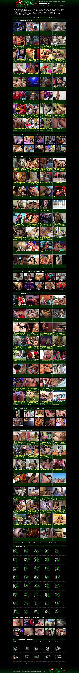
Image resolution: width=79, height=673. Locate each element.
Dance (25, 574)
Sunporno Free (58, 646)
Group (35, 568)
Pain (45, 575)
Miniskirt (46, 553)
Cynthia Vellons (24, 12)
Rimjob (46, 604)
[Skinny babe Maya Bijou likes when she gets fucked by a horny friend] (19, 400)
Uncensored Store (16, 642)
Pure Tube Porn (27, 647)
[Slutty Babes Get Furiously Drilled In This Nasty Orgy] (19, 537)
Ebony (24, 588)
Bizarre (14, 584)
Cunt (24, 569)
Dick (24, 578)
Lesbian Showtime (38, 654)
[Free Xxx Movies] (59, 100)
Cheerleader (15, 613)
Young (56, 612)
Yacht (56, 610)
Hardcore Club (46, 9)
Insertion (35, 585)
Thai (56, 579)
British (14, 597)
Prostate (46, 593)
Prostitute (46, 594)
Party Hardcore (24, 9)
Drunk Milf (61, 10)
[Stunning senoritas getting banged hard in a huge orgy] (19, 181)
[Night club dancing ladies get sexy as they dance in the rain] (32, 58)
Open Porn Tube (48, 655)
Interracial (35, 586)
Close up (25, 551)
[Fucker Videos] (59, 209)
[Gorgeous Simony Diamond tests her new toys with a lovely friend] (59, 509)
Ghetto (35, 560)
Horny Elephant (58, 658)
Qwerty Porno (39, 280)
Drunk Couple (45, 10)
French (35, 552)
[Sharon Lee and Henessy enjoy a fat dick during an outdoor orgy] (59, 304)
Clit (24, 550)
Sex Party (56, 10)
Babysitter (14, 566)
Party (45, 578)
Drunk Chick (16, 11)
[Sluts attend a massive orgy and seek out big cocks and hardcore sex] (19, 113)
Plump (46, 585)
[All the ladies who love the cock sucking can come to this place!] (19, 100)
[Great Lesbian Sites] (59, 72)
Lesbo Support (37, 658)
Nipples (46, 561)
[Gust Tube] (59, 373)
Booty (14, 594)
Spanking (56, 558)
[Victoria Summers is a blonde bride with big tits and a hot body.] (32, 523)
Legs (35, 604)
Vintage (56, 597)
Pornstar (46, 587)
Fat (24, 601)
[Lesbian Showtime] (59, 181)
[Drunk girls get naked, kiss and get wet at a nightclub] (19, 222)
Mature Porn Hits (48, 641)
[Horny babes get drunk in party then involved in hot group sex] (46, 181)
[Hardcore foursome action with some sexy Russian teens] (46, 509)
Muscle (46, 559)
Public (46, 595)
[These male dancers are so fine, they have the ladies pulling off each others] (46, 222)
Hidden (35, 575)
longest (29, 17)
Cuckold (25, 566)
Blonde (14, 588)
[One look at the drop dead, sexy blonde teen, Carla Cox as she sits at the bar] (19, 440)
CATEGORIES (41, 5)
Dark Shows (61, 626)
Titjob (56, 583)
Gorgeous (35, 566)
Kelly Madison (43, 13)
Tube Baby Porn (18, 626)
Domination (25, 585)
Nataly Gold (26, 13)
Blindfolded (14, 587)
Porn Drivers (29, 280)
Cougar (25, 561)
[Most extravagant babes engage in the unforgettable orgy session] (19, 195)
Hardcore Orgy (57, 9)
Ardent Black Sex (28, 626)
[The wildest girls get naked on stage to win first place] (59, 359)
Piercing (46, 583)
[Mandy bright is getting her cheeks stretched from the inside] (46, 86)
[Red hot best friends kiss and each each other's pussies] (59, 523)
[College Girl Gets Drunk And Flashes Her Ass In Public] (46, 468)
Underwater (57, 592)
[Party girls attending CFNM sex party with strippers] (32, 250)
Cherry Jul (61, 13)
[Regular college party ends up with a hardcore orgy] (46, 400)
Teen (56, 578)
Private (46, 592)
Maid (35, 611)
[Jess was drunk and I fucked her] (46, 523)
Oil (45, 567)
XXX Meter (47, 648)
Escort (24, 592)
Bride (14, 596)
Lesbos (36, 659)
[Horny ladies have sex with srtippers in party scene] (19, 236)
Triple (56, 587)
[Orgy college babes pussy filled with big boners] (46, 537)
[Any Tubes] (59, 264)
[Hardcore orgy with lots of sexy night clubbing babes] (46, 195)
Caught (14, 609)
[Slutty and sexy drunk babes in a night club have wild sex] (59, 86)
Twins (56, 588)
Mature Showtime (48, 642)
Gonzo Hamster (58, 648)
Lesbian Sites (37, 655)
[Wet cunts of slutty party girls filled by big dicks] (32, 127)
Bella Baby (42, 12)
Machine (35, 610)
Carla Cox (59, 12)
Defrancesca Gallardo (50, 13)
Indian (35, 583)
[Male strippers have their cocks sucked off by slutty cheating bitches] (32, 359)
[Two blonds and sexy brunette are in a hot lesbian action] (32, 468)
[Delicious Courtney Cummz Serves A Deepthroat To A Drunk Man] (59, 440)
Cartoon (14, 605)
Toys (56, 585)
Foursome (35, 551)
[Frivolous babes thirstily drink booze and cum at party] (32, 167)
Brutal (14, 600)
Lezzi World (37, 663)
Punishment (46, 596)
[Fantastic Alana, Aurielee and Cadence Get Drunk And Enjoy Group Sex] (19, 509)
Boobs (14, 593)
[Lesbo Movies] (59, 318)
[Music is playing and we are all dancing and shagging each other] (46, 331)
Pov (45, 588)
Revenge (46, 602)
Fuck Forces (18, 280)
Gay (34, 558)
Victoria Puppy (36, 12)
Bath (13, 568)
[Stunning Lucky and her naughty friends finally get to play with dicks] (19, 167)
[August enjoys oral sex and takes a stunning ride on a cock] (59, 113)
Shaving (46, 612)
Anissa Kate (16, 13)
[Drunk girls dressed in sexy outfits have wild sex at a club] (32, 264)
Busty (14, 603)
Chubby (25, 548)
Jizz (34, 593)
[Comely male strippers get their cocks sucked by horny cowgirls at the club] (19, 304)
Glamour (35, 562)
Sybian (56, 574)
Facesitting (25, 596)
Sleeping (56, 552)
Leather (35, 603)
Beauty (14, 574)
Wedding (56, 603)
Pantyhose (46, 577)
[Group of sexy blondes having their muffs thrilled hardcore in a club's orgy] (19, 318)
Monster (46, 557)
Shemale (46, 613)
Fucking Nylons (37, 646)
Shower (56, 548)
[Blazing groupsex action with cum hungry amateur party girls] (32, 304)
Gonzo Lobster (58, 656)
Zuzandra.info (58, 650)
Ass (13, 561)
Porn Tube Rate (61, 417)
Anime (14, 557)
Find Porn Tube (48, 654)
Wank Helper (58, 663)
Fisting (25, 610)
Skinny (56, 550)
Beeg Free (47, 663)
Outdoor (46, 574)
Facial (24, 597)
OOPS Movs (15, 641)
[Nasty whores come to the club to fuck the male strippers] (46, 100)
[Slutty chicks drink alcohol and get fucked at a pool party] (32, 509)
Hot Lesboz (36, 650)
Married (35, 612)
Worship (56, 609)
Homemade (36, 576)
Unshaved (56, 594)
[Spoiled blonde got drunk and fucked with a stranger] (19, 373)
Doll (24, 584)
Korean (35, 597)
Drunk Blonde (33, 10)
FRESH (48, 5)
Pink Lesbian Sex (48, 645)
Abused (14, 549)
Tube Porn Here (48, 659)
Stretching (56, 566)
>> (55, 17)
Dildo (24, 579)
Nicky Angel (19, 12)
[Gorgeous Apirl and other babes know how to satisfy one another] (46, 58)
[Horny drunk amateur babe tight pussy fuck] (19, 72)
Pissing (46, 584)
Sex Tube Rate (27, 649)
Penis (45, 579)
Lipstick (35, 609)
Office (45, 566)
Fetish (24, 604)
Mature (46, 549)
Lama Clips (58, 647)
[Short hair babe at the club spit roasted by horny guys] (32, 454)
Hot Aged (36, 649)
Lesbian (35, 605)
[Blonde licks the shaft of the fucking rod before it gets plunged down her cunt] (19, 127)
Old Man (46, 568)
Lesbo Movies (37, 657)
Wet (55, 604)
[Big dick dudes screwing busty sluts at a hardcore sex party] (32, 373)
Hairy (35, 570)
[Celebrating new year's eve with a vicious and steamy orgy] (46, 264)
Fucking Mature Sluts (38, 642)
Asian (14, 560)
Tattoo (56, 575)
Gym (35, 569)
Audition (14, 562)
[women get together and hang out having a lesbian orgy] (19, 209)
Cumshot (25, 568)
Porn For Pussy (48, 650)
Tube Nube (58, 649)
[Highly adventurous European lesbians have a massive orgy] (46, 72)
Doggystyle (25, 583)
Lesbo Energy (37, 656)
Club (24, 553)
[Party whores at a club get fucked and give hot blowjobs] (59, 195)
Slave (56, 551)
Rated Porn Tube (27, 648)
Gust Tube (28, 417)
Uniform (56, 593)
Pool (45, 586)
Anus (14, 558)
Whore (56, 605)
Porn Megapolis (48, 646)
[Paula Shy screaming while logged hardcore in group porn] (32, 222)
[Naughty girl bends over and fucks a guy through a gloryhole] (46, 482)
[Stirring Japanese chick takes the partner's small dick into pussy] (19, 250)
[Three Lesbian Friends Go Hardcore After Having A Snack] (32, 318)
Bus (13, 602)
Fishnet (25, 609)
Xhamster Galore (58, 655)
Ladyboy (35, 600)
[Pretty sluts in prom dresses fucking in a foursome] (32, 440)
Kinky (35, 594)
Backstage (14, 567)
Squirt (56, 561)
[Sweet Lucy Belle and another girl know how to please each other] (46, 113)
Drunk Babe (51, 9)
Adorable (14, 550)
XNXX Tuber (58, 654)
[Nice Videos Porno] (59, 454)
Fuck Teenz (36, 647)
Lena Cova (21, 14)
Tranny (56, 586)
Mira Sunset (32, 13)
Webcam (56, 602)
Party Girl (22, 10)
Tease (56, 577)
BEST (55, 5)
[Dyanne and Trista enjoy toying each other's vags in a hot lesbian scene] (32, 236)
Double (25, 586)
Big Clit (14, 577)
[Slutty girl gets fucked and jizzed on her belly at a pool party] (32, 181)
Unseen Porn (61, 280)
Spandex (56, 557)
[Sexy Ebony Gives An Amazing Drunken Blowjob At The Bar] (46, 209)
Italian (35, 587)
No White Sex (29, 635)
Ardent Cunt (15, 646)
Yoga (56, 611)
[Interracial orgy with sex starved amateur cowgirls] (32, 537)
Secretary (46, 609)
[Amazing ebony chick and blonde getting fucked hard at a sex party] (46, 167)
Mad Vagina (58, 659)
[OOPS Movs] (59, 31)
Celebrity (14, 610)
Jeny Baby (21, 13)
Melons (46, 550)
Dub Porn (15, 648)
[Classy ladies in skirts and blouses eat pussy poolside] (19, 482)
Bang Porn (15, 647)
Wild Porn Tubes (18, 289)
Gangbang (35, 557)
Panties (46, 576)
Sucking (56, 569)
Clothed (25, 552)
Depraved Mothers (59, 657)
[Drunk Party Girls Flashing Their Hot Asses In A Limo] (19, 264)
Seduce (46, 610)
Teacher (56, 576)
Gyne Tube (39, 417)
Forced (35, 550)
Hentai (35, 574)
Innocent (35, 584)
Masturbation (47, 548)
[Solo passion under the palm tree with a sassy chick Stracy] (32, 400)
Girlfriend (35, 561)
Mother (46, 558)
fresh (22, 17)
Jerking (35, 592)
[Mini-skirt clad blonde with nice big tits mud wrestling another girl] (59, 468)
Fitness (25, 611)
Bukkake (14, 601)
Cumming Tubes (39, 635)
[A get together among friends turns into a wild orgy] (19, 86)
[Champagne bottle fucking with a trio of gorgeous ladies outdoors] (19, 359)
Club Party (30, 9)
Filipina (25, 605)
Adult (50, 289)
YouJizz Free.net (58, 641)
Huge (35, 579)
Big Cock (14, 578)
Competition (25, 558)
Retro (45, 601)
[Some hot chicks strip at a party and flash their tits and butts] (19, 523)
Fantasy (25, 600)
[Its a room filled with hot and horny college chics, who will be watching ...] (46, 127)
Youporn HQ (39, 289)
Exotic (24, 594)
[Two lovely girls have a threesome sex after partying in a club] (32, 195)
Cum (24, 567)
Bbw (13, 570)
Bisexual (14, 583)
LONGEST (61, 5)
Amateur (14, 552)
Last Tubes (15, 650)
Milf (45, 552)
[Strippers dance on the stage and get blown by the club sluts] (46, 345)
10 (53, 17)
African (14, 551)
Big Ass (14, 575)
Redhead (46, 600)
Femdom (25, 603)
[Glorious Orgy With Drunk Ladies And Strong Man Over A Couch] (32, 209)
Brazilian (14, 595)
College (25, 557)
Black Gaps (50, 626)
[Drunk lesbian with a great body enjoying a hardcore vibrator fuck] (19, 331)
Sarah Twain (37, 13)
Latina (35, 602)
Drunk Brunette (39, 10)
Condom (25, 560)
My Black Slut (18, 635)
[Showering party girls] (32, 100)
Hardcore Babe (27, 10)
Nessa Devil (57, 13)
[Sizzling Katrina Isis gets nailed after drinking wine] (46, 454)
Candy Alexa (54, 12)
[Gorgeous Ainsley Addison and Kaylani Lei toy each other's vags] (32, 482)
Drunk (24, 587)
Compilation (25, 559)
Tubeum (47, 657)
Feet (24, 602)
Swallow (56, 570)
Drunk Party (19, 9)
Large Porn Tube (48, 656)
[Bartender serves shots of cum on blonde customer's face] (19, 468)
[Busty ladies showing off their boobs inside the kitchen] (59, 331)
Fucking (35, 553)
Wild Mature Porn (48, 647)
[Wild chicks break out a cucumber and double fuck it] (59, 58)
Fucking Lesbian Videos (38, 641)
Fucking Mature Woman (38, 645)
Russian (46, 605)
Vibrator (56, 596)
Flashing (25, 612)
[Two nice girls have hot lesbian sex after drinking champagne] (59, 167)
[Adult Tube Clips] (59, 482)
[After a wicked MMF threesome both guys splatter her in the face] (59, 537)
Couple (25, 562)
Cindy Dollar (31, 12)
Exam (24, 593)
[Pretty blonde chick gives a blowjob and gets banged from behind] (59, 222)
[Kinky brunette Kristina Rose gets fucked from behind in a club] (32, 86)
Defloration (25, 577)
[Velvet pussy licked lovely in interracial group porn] (19, 345)
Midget (46, 551)
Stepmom (56, 562)
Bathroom (14, 569)
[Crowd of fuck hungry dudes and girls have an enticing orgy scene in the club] (19, 58)
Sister (56, 549)
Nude (45, 562)
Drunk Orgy (35, 9)
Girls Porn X (47, 649)
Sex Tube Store (27, 650)
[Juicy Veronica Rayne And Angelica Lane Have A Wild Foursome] (32, 345)
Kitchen (35, 596)
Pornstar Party (22, 11)
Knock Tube (50, 417)
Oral (45, 569)
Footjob (35, 549)
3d (13, 548)
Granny (35, 567)
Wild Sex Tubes (28, 289)
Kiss (34, 595)
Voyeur (56, 600)
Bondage (14, 592)
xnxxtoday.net (58, 642)
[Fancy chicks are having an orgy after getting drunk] (32, 331)
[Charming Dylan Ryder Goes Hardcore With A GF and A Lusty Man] (46, 236)
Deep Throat (25, 576)
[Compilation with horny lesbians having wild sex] (32, 113)
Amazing (14, 553)
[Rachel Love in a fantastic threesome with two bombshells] (46, 304)
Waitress (56, 601)
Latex (35, 601)
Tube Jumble (50, 280)
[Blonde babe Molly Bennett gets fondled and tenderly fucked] (46, 359)
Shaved (46, 611)
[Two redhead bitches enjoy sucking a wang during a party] (46, 318)
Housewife (35, 578)
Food (35, 548)
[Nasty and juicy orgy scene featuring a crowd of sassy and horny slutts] (59, 250)
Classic (25, 549)
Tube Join (15, 645)
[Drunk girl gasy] (46, 31)
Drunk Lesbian (17, 10)
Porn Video (47, 658)
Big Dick (14, 579)
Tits (55, 584)
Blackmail (14, 586)
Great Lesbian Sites (38, 648)
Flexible (25, 613)
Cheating (14, 612)
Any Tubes (18, 417)
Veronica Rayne (26, 14)
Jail (34, 588)
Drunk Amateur (51, 10)
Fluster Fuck (15, 649)
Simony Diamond (48, 12)
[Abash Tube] (16, 7)
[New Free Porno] (59, 236)
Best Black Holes (39, 626)
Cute (24, 570)
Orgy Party (40, 9)
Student (56, 568)
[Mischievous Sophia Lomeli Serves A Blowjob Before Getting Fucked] (46, 373)
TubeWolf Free (58, 645)
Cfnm (14, 611)
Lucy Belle (16, 14)
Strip (56, 567)
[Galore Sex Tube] (59, 127)
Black (14, 585)
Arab (13, 559)
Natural (46, 560)
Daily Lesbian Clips (50, 635)
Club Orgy (62, 9)
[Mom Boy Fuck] (59, 400)
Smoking (56, 553)
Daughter (25, 575)
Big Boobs (14, 576)
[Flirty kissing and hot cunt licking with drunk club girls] (32, 72)
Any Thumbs (61, 289)
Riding (46, 603)
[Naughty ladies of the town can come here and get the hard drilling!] (46, 250)
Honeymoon (36, 577)
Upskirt (56, 595)
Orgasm (46, 570)
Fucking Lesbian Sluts (61, 635)
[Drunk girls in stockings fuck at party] (19, 31)
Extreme (25, 595)
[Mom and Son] (59, 345)
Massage (35, 613)
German (35, 559)
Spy (55, 560)
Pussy (46, 597)
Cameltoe (14, 604)
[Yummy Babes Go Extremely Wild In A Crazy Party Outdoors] (19, 454)
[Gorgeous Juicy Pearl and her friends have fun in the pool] (32, 31)
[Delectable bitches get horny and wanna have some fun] (46, 440)
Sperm (56, 559)
